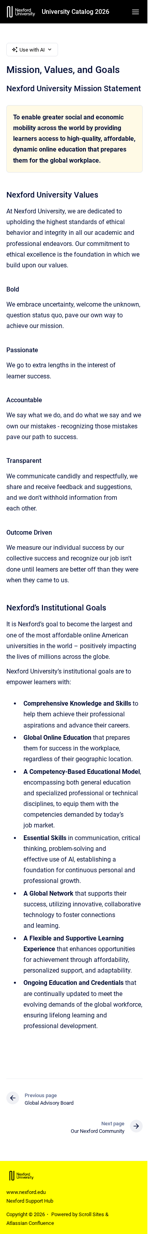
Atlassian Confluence (30, 1223)
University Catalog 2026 (75, 11)
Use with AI (32, 50)
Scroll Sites (91, 1214)
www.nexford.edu (26, 1192)
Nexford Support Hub (29, 1201)
